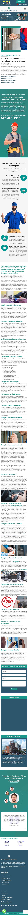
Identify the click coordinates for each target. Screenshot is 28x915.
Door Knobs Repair (5, 884)
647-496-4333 (21, 2)
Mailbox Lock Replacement (7, 897)
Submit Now (14, 688)
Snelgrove (20, 842)
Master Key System (6, 878)
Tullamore (20, 845)
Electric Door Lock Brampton (17, 246)
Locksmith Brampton (13, 913)
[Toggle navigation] (25, 9)
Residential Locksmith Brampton (12, 177)
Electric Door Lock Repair (7, 880)
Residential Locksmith (5, 654)
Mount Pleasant (21, 841)
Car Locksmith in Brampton (17, 236)
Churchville (7, 844)
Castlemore (7, 842)
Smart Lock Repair (5, 882)
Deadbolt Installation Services (11, 535)
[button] (11, 789)
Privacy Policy (4, 891)
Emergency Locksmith (6, 899)
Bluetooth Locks (5, 893)
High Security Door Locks (7, 876)
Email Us (5, 906)
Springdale (20, 844)
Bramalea (7, 841)
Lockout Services (16, 561)
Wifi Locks (4, 895)
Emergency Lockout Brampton (10, 189)
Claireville (7, 845)
